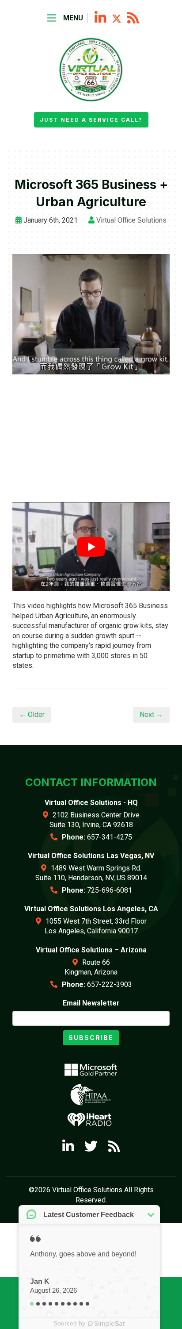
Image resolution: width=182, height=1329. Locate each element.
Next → (151, 714)
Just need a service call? (91, 119)
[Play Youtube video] (91, 546)
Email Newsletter (91, 1003)
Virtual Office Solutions (131, 220)
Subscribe (91, 1037)
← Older (32, 714)
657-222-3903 (109, 984)
